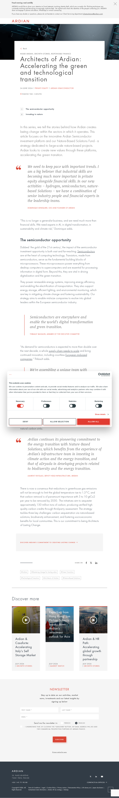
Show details (100, 414)
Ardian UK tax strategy (55, 790)
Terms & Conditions (34, 788)
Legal (43, 788)
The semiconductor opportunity (39, 109)
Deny (25, 422)
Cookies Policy (51, 788)
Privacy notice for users (59, 752)
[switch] (46, 406)
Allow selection (59, 422)
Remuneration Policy (74, 788)
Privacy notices (62, 788)
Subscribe (59, 739)
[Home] (20, 21)
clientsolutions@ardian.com (92, 14)
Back (25, 48)
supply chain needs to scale (64, 350)
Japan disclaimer (98, 788)
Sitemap (66, 790)
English (82, 723)
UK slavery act (86, 788)
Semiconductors (86, 251)
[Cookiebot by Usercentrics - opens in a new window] (100, 374)
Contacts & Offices (96, 782)
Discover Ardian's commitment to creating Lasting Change (47, 542)
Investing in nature (34, 114)
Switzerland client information (37, 790)
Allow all (93, 422)
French (67, 723)
